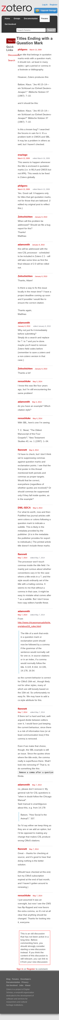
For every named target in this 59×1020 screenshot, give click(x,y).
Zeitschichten (25, 216)
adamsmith (24, 244)
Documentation (31, 18)
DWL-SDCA (24, 507)
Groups (17, 18)
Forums (44, 18)
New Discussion (12, 41)
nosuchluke (24, 381)
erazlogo (22, 154)
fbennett (22, 449)
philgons (22, 49)
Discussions (14, 55)
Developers (25, 979)
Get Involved (10, 24)
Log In (45, 5)
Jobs (21, 985)
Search (11, 60)
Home (7, 18)
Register (53, 5)
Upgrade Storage (48, 10)
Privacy (25, 982)
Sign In (20, 969)
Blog (8, 979)
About (27, 985)
